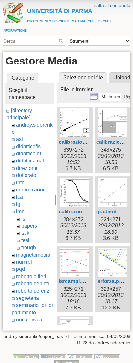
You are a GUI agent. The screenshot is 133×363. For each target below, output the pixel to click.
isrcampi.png (75, 281)
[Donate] (26, 356)
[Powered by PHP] (53, 356)
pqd (20, 269)
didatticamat (30, 160)
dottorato (26, 175)
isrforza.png (111, 281)
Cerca (62, 41)
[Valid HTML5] (80, 356)
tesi (25, 240)
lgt (19, 204)
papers (29, 226)
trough (28, 247)
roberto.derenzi (33, 291)
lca (19, 197)
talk (25, 233)
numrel (24, 262)
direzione (26, 168)
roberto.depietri (33, 283)
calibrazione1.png (80, 142)
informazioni (30, 189)
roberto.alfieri (31, 276)
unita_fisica (29, 319)
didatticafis (28, 146)
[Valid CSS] (107, 356)
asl (19, 139)
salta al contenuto (112, 5)
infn (20, 182)
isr (24, 218)
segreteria (27, 298)
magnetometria (33, 255)
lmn (20, 211)
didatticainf (28, 153)
